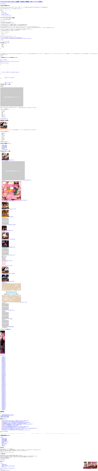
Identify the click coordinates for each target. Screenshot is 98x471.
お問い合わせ (4, 445)
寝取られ (9, 433)
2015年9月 (3, 385)
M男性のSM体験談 (4, 439)
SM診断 (3, 148)
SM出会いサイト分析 (55, 433)
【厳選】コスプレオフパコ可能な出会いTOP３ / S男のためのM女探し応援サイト (13, 421)
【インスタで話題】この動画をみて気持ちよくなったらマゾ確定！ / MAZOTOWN (13, 427)
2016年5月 (3, 379)
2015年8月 (3, 386)
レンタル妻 (21, 433)
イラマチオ (68, 433)
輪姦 (37, 433)
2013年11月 (3, 403)
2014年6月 (3, 397)
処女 (11, 433)
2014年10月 (3, 394)
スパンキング (6, 41)
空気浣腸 (13, 433)
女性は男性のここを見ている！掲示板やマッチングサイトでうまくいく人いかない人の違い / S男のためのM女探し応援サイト (19, 428)
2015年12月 (3, 383)
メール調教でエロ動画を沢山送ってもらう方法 (6, 415)
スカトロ (43, 433)
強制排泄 (46, 433)
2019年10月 (3, 362)
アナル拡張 (28, 433)
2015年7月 (3, 387)
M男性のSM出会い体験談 (5, 14)
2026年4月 (3, 357)
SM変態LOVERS (4, 464)
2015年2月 (3, 391)
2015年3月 (3, 390)
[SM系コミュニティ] (2, 353)
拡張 (8, 41)
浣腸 (36, 433)
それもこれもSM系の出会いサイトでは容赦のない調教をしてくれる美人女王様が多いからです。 (13, 25)
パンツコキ (58, 433)
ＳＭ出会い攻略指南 (61, 433)
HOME (3, 11)
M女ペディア (3, 466)
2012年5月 (3, 409)
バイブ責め (1, 433)
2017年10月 (3, 365)
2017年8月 (3, 367)
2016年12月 (3, 373)
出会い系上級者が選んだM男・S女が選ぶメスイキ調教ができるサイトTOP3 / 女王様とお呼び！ (15, 420)
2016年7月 (3, 377)
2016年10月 (3, 375)
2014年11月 (3, 393)
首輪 (31, 433)
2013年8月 (3, 405)
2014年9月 (3, 395)
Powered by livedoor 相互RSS (4, 431)
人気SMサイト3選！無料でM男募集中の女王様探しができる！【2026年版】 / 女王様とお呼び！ (15, 426)
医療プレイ (33, 433)
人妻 (73, 433)
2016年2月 (3, 381)
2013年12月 (3, 402)
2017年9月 (3, 366)
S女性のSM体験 (4, 146)
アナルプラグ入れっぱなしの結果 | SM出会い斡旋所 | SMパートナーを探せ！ (21, 1)
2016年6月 (3, 378)
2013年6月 (3, 407)
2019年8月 (3, 363)
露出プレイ (23, 433)
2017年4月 (3, 370)
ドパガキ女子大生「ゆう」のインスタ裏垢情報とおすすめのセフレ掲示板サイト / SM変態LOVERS (15, 422)
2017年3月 (3, 371)
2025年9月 (3, 359)
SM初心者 (18, 433)
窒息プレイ (48, 433)
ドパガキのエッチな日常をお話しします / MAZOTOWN (9, 425)
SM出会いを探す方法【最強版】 (4, 416)
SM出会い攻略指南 (5, 149)
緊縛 (71, 433)
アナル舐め (65, 433)
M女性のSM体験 (4, 147)
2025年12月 (3, 358)
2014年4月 (3, 399)
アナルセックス (78, 433)
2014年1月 (3, 401)
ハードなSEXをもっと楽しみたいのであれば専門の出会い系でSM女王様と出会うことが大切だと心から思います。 (16, 38)
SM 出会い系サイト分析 (5, 441)
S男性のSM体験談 (4, 438)
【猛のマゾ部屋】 (2, 459)
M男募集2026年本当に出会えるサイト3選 (7, 414)
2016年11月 (3, 374)
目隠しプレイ (15, 433)
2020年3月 (3, 361)
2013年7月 (3, 406)
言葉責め (6, 433)
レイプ (74, 433)
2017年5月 (3, 369)
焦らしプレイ (39, 433)
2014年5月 (3, 398)
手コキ (3, 41)
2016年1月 (3, 382)
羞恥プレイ (51, 433)
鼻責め (10, 433)
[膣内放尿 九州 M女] (2, 52)
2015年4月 (3, 389)
